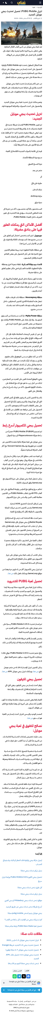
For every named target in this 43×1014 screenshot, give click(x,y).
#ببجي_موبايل (17, 971)
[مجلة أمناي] (21, 2)
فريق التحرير (27, 1001)
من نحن (34, 1001)
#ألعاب (27, 971)
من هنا (10, 573)
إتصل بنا (20, 1001)
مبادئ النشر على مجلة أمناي (26, 1004)
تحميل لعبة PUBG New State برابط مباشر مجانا (23, 926)
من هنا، (35, 671)
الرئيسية (39, 7)
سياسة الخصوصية (12, 1001)
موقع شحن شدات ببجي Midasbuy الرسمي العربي (23, 900)
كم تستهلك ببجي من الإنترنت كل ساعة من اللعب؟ (23, 919)
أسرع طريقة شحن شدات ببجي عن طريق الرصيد (24, 906)
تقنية (33, 7)
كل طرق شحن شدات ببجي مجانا (30, 887)
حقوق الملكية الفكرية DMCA (21, 1008)
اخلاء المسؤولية (13, 1004)
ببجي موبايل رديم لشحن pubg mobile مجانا (25, 913)
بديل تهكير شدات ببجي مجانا (31, 870)
